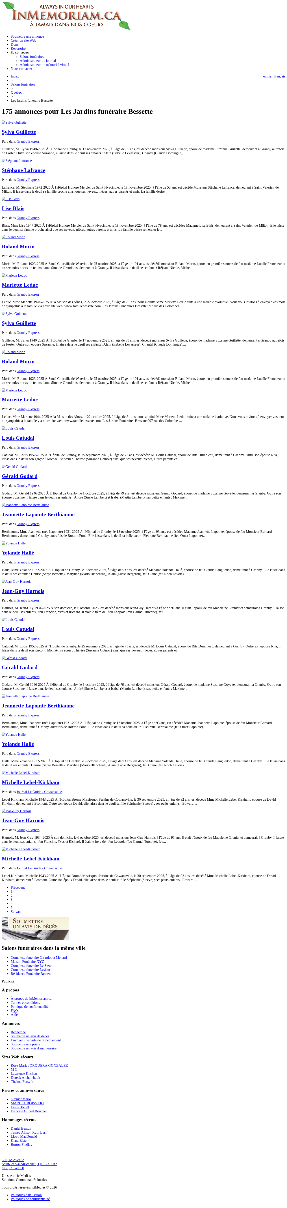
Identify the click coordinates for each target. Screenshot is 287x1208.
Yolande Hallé (18, 553)
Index (15, 76)
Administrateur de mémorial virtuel (44, 65)
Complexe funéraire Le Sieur (31, 965)
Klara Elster (19, 1140)
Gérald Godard (19, 476)
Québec (16, 92)
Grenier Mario (21, 1099)
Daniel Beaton (21, 1128)
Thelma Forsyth (22, 1081)
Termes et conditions (25, 1002)
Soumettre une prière (25, 1044)
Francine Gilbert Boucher (29, 1111)
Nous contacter (21, 69)
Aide (14, 1015)
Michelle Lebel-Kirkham (30, 782)
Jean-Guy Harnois (23, 591)
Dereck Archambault (25, 1077)
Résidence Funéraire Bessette (31, 974)
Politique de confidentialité (29, 1006)
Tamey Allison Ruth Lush (29, 1132)
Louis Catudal (18, 438)
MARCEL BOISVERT (27, 1103)
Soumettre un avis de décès (30, 1036)
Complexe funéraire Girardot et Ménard (39, 957)
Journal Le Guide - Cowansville (39, 792)
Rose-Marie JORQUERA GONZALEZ (39, 1065)
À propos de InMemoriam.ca (31, 998)
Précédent (18, 887)
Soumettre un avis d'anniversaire (34, 1048)
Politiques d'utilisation (26, 1195)
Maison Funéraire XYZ (27, 961)
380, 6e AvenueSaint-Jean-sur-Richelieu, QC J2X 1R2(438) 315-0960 (29, 1164)
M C (14, 1069)
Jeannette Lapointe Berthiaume (38, 514)
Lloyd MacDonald (24, 1136)
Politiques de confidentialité (30, 1199)
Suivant (16, 912)
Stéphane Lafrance (23, 170)
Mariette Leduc (20, 285)
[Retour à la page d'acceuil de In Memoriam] (66, 29)
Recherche (18, 1032)
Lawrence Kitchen (24, 1073)
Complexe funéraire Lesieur (30, 970)
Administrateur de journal (38, 60)
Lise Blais (13, 208)
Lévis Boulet (20, 1107)
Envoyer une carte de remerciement (36, 1040)
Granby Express (28, 141)
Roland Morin (18, 246)
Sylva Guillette (19, 132)
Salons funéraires (32, 56)
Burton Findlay (21, 1144)
